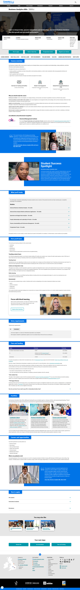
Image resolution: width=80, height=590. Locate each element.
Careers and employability (60, 417)
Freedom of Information (37, 588)
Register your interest (64, 51)
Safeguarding (50, 570)
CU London (35, 563)
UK (10, 329)
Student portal (64, 566)
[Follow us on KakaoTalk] (69, 562)
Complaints (50, 575)
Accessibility (24, 588)
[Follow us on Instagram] (67, 560)
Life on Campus (29, 5)
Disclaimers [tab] (11, 508)
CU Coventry (35, 561)
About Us (71, 5)
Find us (20, 568)
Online (33, 570)
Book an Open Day (32, 51)
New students (50, 559)
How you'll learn (25, 56)
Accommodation (40, 544)
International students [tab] (14, 501)
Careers (49, 569)
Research (50, 5)
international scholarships (55, 363)
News (49, 560)
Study (19, 5)
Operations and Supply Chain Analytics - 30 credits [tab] (21, 215)
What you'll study (15, 56)
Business (61, 5)
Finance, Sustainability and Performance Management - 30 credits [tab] (24, 223)
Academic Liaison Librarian (19, 422)
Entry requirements (35, 56)
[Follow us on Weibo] (63, 562)
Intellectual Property (44, 588)
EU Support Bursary (45, 353)
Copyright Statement (30, 588)
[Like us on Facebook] (61, 560)
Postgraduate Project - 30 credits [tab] (17, 227)
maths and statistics (14, 427)
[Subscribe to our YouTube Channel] (65, 560)
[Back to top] (40, 554)
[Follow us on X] (63, 559)
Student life (18, 544)
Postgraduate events (48, 51)
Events (49, 562)
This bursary (20, 384)
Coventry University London (38, 559)
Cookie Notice (49, 588)
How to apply (16, 51)
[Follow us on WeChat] (61, 562)
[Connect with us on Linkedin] (69, 560)
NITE (33, 568)
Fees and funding (46, 56)
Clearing (8, 5)
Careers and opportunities (64, 56)
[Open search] (76, 2)
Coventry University (22, 559)
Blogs (49, 567)
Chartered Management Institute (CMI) (61, 121)
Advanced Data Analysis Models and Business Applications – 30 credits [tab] (25, 211)
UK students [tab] (11, 497)
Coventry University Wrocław (38, 566)
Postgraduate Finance (39, 359)
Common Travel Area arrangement (42, 376)
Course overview (5, 56)
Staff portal (64, 568)
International (40, 5)
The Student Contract (19, 588)
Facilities (54, 56)
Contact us (21, 566)
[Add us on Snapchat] (71, 560)
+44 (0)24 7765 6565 (24, 565)
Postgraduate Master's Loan (53, 378)
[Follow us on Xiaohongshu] (65, 562)
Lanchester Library (15, 417)
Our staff (50, 572)
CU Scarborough (36, 564)
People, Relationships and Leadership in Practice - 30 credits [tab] (23, 219)
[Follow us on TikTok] (74, 559)
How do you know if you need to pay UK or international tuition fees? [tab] (25, 389)
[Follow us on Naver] (67, 562)
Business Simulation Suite (38, 417)
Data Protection (62, 588)
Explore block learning (17, 309)
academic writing (21, 425)
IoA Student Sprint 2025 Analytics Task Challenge (57, 172)
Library (49, 566)
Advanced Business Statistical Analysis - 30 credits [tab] (21, 207)
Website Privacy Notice (55, 588)
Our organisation (51, 573)
